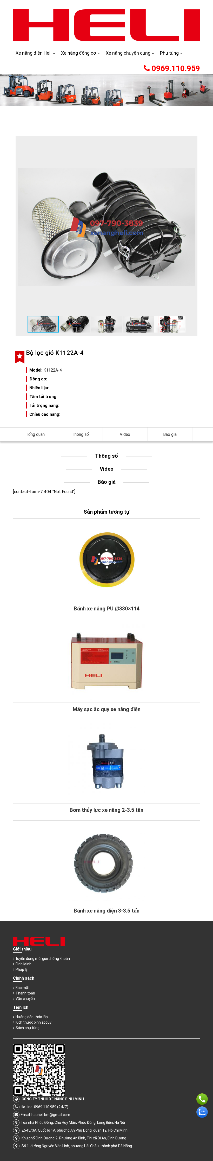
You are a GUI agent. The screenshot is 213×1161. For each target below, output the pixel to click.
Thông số (80, 434)
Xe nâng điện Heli (33, 53)
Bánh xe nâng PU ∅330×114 (106, 608)
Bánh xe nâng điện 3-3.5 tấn (106, 910)
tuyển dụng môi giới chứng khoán (43, 958)
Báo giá (170, 434)
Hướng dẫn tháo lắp (32, 1017)
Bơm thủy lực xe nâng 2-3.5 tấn (106, 810)
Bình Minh (23, 964)
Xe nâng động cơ (78, 53)
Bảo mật (23, 987)
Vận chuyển (25, 998)
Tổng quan (35, 434)
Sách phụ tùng (27, 1027)
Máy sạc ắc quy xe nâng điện (107, 709)
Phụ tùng (169, 53)
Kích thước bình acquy (33, 1022)
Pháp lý (22, 969)
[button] (190, 143)
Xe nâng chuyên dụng (128, 53)
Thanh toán (25, 993)
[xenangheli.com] (106, 25)
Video (125, 434)
